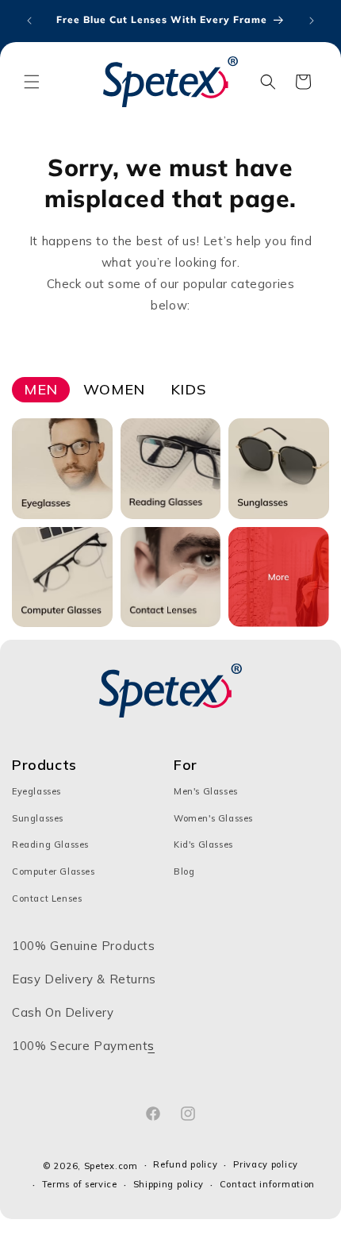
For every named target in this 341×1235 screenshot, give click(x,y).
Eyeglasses (36, 791)
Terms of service (79, 1184)
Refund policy (185, 1164)
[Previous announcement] (29, 20)
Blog (184, 871)
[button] (31, 81)
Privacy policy (265, 1164)
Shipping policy (169, 1184)
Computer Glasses (53, 871)
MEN (41, 389)
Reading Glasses (50, 844)
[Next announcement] (311, 20)
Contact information (267, 1184)
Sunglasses (37, 818)
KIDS (187, 389)
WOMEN (114, 389)
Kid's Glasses (203, 844)
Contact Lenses (47, 898)
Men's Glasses (206, 791)
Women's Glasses (213, 818)
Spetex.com (111, 1166)
